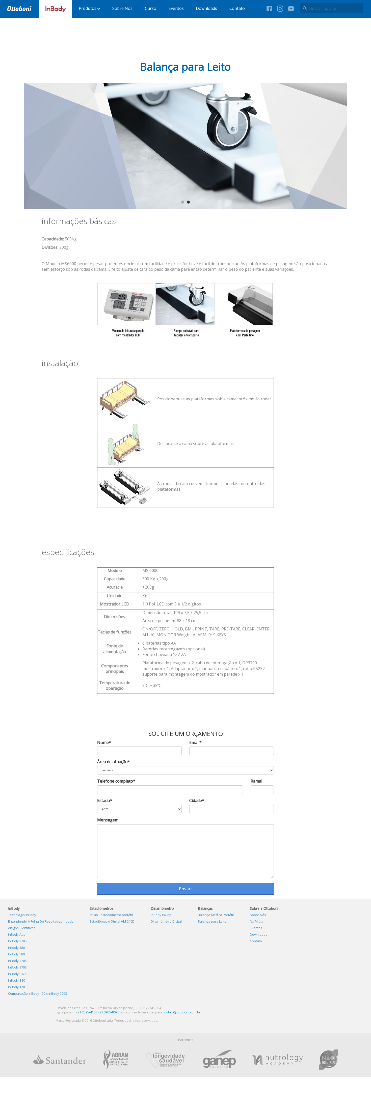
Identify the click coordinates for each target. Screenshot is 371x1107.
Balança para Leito (212, 921)
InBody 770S (17, 960)
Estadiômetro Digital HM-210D (112, 921)
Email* (195, 742)
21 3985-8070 (109, 1012)
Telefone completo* (116, 781)
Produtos (88, 8)
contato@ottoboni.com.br (181, 1012)
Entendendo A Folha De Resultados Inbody (40, 921)
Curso (150, 8)
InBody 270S (17, 941)
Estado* (104, 800)
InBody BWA (17, 974)
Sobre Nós (122, 8)
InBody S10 (16, 980)
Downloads (206, 8)
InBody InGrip (161, 914)
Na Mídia (256, 921)
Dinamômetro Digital (166, 921)
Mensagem (107, 820)
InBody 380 (16, 947)
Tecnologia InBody (22, 914)
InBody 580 (16, 954)
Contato (237, 8)
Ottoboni (19, 8)
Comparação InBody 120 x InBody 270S (37, 993)
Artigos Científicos (21, 928)
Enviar (185, 889)
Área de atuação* (113, 761)
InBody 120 (16, 987)
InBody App (16, 934)
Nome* (104, 742)
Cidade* (196, 800)
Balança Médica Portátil (216, 914)
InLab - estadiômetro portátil (111, 914)
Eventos (176, 8)
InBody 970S (17, 967)
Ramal (256, 781)
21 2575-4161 (87, 1012)
